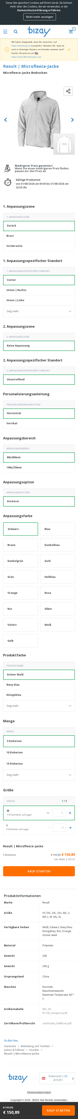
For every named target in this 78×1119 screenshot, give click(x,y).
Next (72, 120)
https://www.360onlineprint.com (26, 57)
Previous (5, 120)
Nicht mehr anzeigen (39, 16)
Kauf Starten (39, 871)
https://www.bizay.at (20, 46)
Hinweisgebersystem (39, 1092)
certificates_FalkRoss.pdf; (57, 1023)
